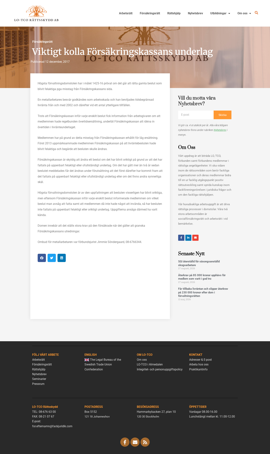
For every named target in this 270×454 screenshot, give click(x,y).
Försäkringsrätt (150, 13)
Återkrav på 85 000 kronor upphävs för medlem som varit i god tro (202, 277)
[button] (42, 258)
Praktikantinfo (198, 369)
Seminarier (39, 379)
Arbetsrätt (125, 13)
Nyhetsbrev (195, 13)
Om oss (242, 13)
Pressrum (38, 384)
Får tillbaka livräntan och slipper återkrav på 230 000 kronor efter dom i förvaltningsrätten (203, 292)
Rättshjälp (174, 13)
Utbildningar (218, 13)
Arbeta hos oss (198, 364)
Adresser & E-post (200, 359)
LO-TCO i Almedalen (150, 364)
